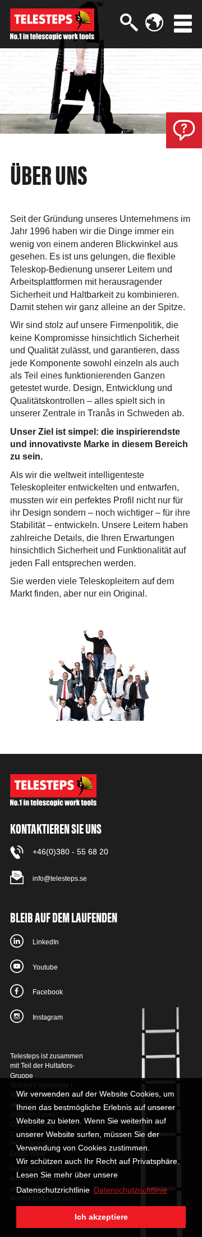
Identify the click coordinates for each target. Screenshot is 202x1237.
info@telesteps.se (60, 879)
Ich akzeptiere (101, 1216)
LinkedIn (46, 942)
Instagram (48, 1017)
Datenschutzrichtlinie (130, 1189)
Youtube (45, 967)
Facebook (48, 992)
